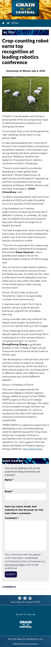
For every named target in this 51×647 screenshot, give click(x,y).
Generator (32, 643)
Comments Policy (15, 564)
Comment (12, 518)
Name (9, 479)
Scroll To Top (24, 614)
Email (9, 491)
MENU (14, 23)
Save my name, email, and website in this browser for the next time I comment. (24, 510)
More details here (32, 449)
